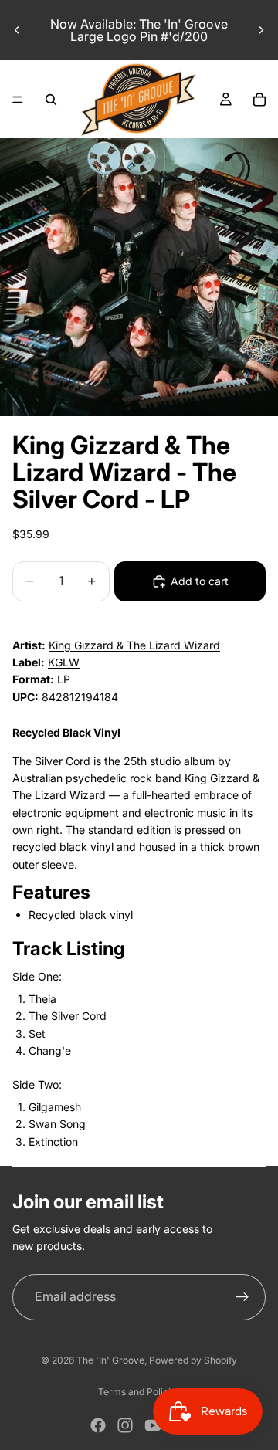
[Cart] (259, 100)
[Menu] (18, 99)
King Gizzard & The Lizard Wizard (134, 645)
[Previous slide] (17, 30)
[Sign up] (242, 1297)
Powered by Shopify (193, 1360)
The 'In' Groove (110, 1360)
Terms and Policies (139, 1391)
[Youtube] (153, 1425)
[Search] (51, 100)
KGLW (64, 662)
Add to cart (200, 581)
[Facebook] (98, 1425)
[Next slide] (261, 30)
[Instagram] (125, 1425)
